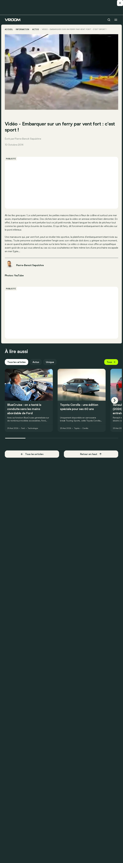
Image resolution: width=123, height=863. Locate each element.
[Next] (114, 400)
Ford (23, 428)
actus (35, 29)
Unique (50, 362)
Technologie (33, 428)
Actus (36, 362)
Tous (109, 362)
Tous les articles (16, 362)
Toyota (77, 428)
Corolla (85, 428)
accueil (9, 29)
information (22, 29)
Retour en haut (88, 454)
